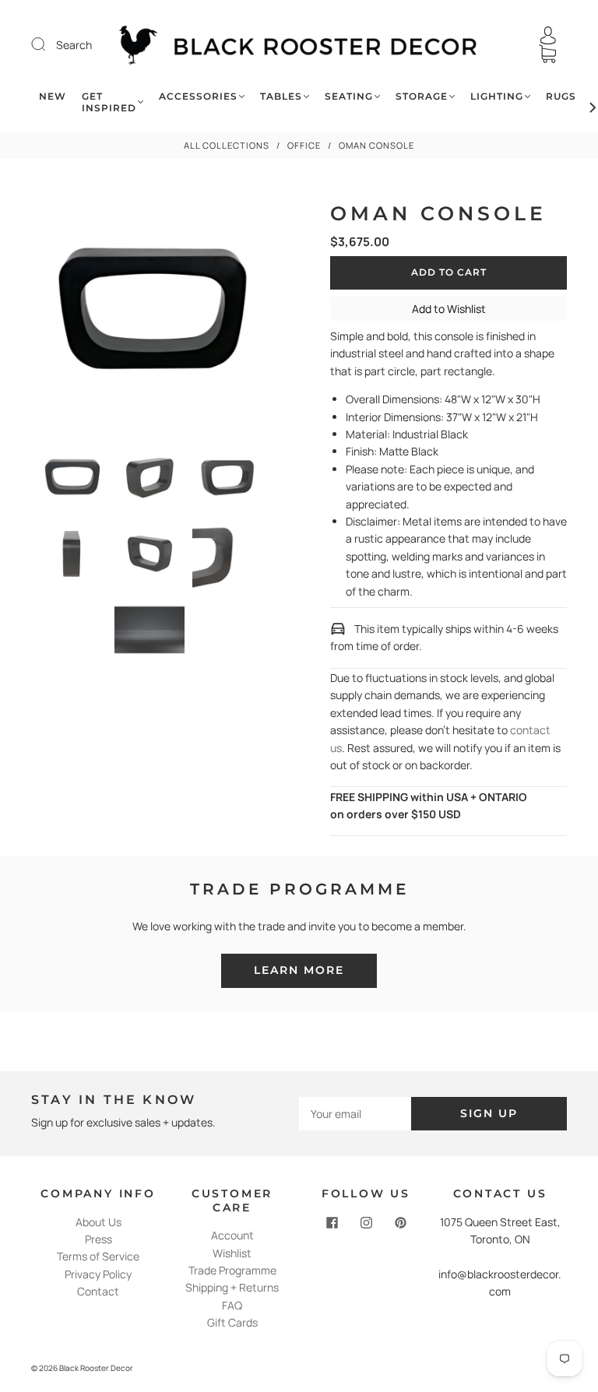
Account (232, 1235)
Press (98, 1239)
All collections (226, 145)
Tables (281, 96)
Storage (422, 96)
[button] (54, 312)
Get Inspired (109, 102)
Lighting (496, 96)
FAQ (232, 1305)
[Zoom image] (149, 312)
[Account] (548, 35)
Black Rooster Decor (96, 1367)
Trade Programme (232, 1270)
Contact (98, 1291)
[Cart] (547, 54)
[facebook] (332, 1223)
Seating (349, 96)
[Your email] (355, 1113)
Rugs (561, 96)
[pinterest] (400, 1223)
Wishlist (232, 1253)
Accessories (198, 96)
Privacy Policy (98, 1274)
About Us (98, 1221)
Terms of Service (98, 1256)
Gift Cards (232, 1322)
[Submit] (48, 44)
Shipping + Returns (232, 1287)
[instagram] (366, 1223)
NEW (52, 96)
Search (74, 44)
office (304, 145)
